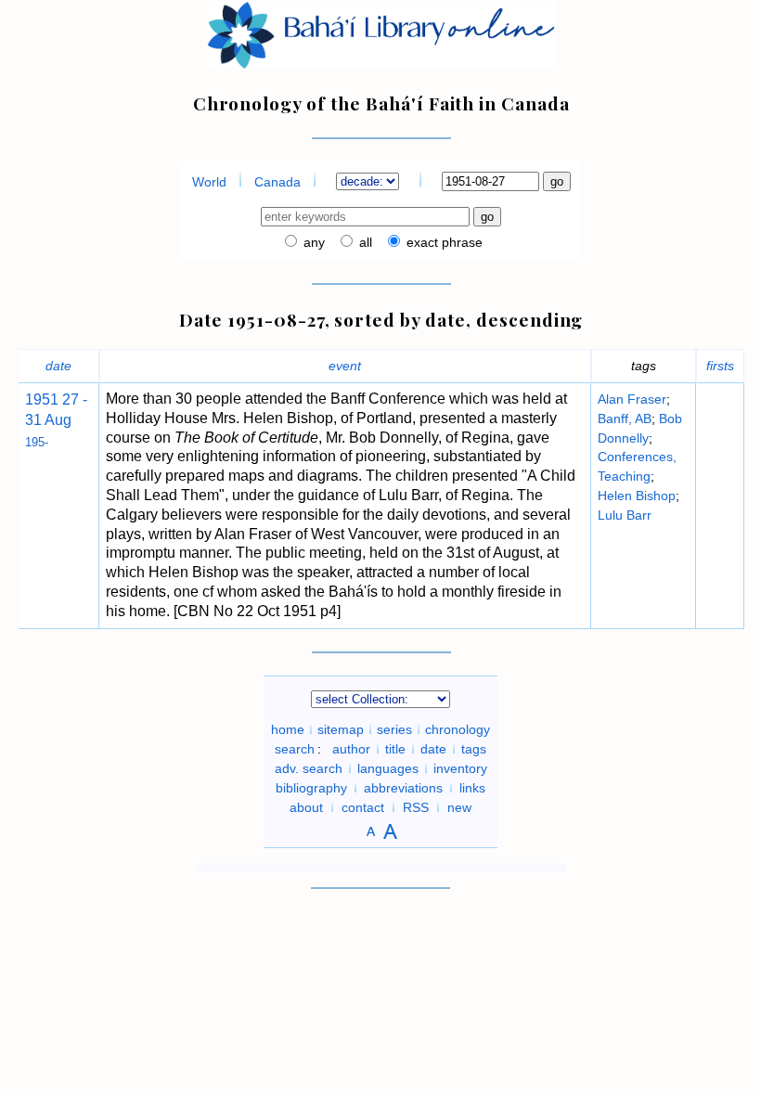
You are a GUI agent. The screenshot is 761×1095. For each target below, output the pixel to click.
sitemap (340, 729)
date (58, 365)
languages (388, 768)
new (459, 807)
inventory (460, 768)
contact (363, 807)
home (287, 729)
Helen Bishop (637, 495)
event (345, 365)
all (363, 242)
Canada (277, 181)
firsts (720, 365)
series (394, 729)
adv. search (308, 768)
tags (473, 748)
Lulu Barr (624, 515)
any (312, 242)
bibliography (311, 787)
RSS (416, 807)
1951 (41, 399)
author (351, 748)
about (306, 807)
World (209, 181)
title (395, 748)
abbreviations (403, 787)
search (295, 748)
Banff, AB (624, 418)
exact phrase (443, 242)
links (472, 787)
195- (36, 442)
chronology (457, 729)
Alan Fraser (632, 399)
